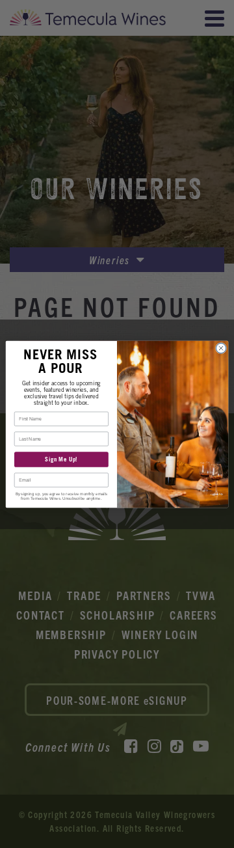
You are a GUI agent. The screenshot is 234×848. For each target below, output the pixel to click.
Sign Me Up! (61, 459)
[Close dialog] (221, 348)
